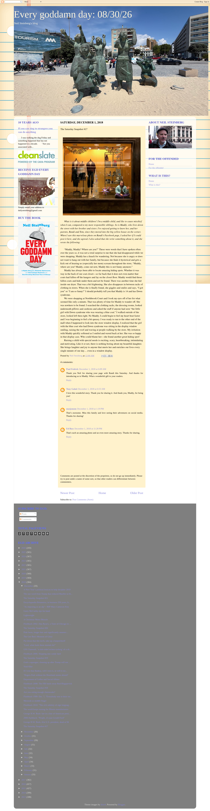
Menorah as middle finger (35, 701)
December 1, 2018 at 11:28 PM (88, 428)
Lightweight (29, 615)
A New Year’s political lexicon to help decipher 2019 (47, 589)
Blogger (121, 804)
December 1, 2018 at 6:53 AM (91, 389)
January (28, 774)
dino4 (103, 804)
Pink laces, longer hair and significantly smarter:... (46, 632)
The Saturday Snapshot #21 (36, 598)
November (29, 731)
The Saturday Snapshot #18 (36, 688)
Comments (26, 519)
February (28, 770)
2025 (24, 552)
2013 (24, 797)
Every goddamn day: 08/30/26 (73, 14)
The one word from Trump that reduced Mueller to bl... (48, 594)
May (26, 757)
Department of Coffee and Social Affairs (41, 679)
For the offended (156, 168)
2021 (24, 569)
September (29, 740)
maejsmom (71, 409)
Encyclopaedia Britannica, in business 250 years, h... (47, 602)
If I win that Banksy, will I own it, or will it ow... (45, 671)
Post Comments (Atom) (82, 499)
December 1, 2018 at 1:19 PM (90, 409)
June (26, 753)
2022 (24, 565)
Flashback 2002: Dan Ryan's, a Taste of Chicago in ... (47, 624)
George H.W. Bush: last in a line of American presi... (47, 713)
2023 (24, 561)
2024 (24, 556)
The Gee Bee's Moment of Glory (38, 636)
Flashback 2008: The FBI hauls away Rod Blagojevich (48, 683)
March (27, 766)
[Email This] (102, 356)
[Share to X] (107, 356)
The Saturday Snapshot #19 (36, 658)
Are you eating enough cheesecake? (39, 692)
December (29, 586)
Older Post (136, 493)
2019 (24, 578)
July (26, 749)
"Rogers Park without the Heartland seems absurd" (46, 675)
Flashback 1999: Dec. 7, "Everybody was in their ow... (48, 696)
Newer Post (67, 493)
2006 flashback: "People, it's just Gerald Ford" (44, 718)
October (28, 736)
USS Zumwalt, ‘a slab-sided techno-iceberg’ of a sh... (47, 649)
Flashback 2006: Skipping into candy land (42, 654)
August (27, 744)
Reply (68, 380)
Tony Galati (71, 389)
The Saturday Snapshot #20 (36, 628)
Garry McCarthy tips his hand (37, 611)
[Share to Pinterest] (111, 356)
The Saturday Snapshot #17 (36, 726)
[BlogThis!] (105, 356)
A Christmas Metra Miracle (36, 619)
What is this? (154, 185)
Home (102, 493)
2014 (24, 793)
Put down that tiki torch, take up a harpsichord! (44, 641)
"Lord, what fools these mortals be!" (40, 645)
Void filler (28, 666)
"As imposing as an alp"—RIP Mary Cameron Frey (46, 607)
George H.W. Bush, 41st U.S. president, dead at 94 (46, 722)
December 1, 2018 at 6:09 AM (92, 369)
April (26, 761)
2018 (24, 582)
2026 (24, 548)
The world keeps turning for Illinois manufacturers (46, 709)
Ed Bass (70, 428)
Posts (23, 514)
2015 (24, 788)
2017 (24, 780)
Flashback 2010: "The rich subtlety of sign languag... (47, 705)
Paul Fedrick (72, 369)
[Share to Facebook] (109, 356)
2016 (24, 784)
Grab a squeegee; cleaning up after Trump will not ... (47, 662)
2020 (24, 573)
